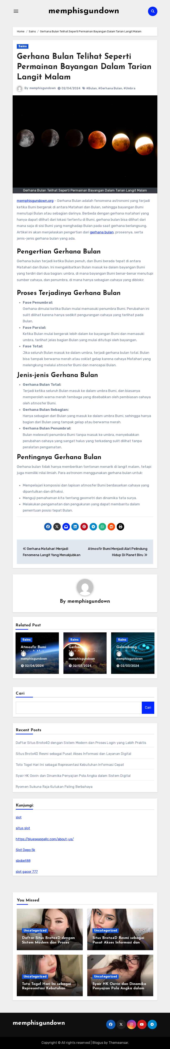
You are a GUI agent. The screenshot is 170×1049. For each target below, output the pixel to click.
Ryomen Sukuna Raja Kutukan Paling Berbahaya (54, 787)
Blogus (97, 1043)
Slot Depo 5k (25, 850)
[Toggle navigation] (16, 11)
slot (19, 817)
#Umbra (129, 88)
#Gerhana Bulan (110, 88)
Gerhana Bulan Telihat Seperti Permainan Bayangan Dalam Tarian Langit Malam (84, 67)
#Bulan (91, 88)
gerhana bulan (102, 232)
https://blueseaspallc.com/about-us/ (45, 839)
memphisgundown (83, 11)
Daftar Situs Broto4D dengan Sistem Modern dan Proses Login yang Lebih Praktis (81, 743)
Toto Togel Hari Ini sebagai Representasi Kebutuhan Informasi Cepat (70, 765)
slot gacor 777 (27, 872)
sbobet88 (23, 861)
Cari (20, 693)
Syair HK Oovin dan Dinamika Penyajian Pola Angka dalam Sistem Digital (73, 776)
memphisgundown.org (35, 201)
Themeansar (118, 1043)
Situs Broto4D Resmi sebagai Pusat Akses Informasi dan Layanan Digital (73, 754)
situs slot (23, 828)
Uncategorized (35, 930)
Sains (22, 46)
